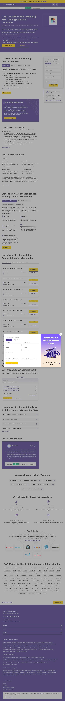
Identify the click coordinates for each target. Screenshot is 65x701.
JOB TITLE (24, 347)
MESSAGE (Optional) (9, 352)
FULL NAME (7, 342)
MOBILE (6, 347)
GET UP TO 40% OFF (11, 363)
